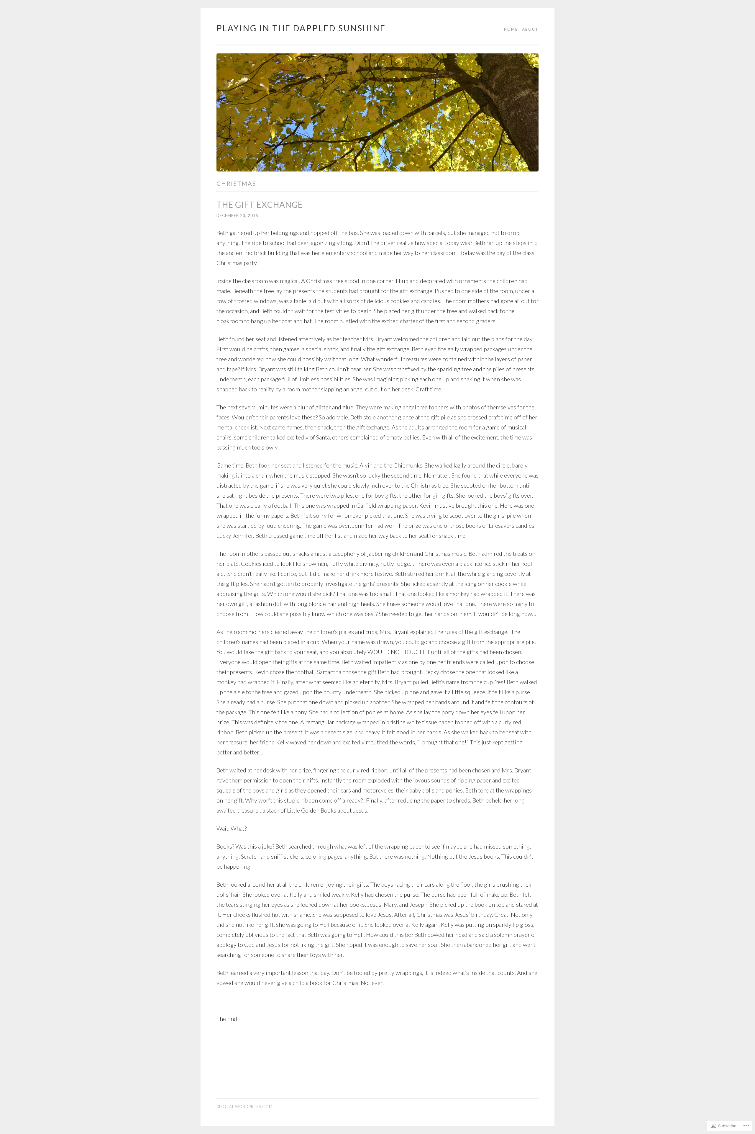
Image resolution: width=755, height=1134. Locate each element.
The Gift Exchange (259, 205)
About (530, 29)
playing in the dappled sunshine (301, 28)
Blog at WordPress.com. (245, 1106)
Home (511, 29)
